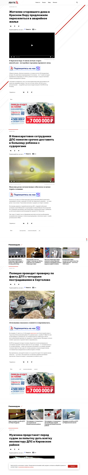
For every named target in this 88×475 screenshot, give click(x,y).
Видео (44, 2)
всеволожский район (32, 230)
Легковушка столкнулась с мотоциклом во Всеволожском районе (35, 423)
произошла (33, 333)
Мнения (55, 2)
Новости (37, 2)
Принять (73, 466)
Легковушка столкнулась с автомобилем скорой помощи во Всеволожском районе (53, 423)
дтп (20, 369)
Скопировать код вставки (49, 59)
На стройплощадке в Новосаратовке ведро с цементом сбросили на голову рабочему (16, 262)
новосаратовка (23, 230)
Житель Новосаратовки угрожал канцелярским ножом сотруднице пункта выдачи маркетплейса (53, 262)
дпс (39, 230)
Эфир (49, 2)
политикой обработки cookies (25, 467)
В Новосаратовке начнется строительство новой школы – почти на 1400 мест (70, 262)
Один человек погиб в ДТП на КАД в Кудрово (17, 422)
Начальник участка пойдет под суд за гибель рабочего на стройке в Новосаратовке (35, 262)
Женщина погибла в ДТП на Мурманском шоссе (70, 422)
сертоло (35, 369)
